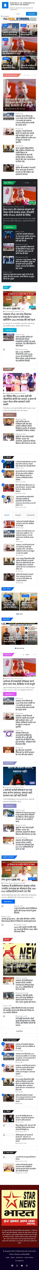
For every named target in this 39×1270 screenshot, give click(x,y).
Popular (18, 515)
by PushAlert (6, 15)
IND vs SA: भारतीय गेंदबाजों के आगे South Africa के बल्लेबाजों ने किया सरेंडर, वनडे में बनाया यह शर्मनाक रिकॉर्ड (26, 356)
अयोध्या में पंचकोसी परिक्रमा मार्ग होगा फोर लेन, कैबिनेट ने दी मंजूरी (18, 52)
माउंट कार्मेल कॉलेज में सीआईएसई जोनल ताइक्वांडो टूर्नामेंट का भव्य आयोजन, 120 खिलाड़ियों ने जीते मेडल (26, 341)
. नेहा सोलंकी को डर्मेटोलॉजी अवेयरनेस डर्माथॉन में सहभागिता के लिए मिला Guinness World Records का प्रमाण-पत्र (26, 501)
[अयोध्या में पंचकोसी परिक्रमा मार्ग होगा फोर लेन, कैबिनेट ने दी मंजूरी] (19, 46)
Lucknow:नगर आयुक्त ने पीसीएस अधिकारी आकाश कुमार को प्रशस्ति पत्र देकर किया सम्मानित (20, 639)
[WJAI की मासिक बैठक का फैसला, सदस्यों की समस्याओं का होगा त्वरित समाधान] (8, 1118)
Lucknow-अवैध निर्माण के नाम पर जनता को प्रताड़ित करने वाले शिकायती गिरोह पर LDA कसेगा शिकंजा (18, 1010)
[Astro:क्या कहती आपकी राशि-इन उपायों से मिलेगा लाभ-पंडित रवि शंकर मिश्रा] (3, 925)
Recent (7, 515)
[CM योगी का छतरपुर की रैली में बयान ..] (8, 1159)
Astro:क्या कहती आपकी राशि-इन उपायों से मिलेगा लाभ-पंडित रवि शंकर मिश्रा (26, 929)
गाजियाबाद (6, 58)
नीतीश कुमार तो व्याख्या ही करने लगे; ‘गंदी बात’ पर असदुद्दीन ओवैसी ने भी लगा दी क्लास (25, 1138)
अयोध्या (23, 58)
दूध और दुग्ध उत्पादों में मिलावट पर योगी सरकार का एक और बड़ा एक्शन (25, 752)
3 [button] (18, 648)
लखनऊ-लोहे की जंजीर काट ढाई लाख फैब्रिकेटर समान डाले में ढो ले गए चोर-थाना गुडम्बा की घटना (26, 998)
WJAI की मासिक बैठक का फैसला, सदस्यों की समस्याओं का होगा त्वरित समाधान (25, 1118)
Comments (30, 515)
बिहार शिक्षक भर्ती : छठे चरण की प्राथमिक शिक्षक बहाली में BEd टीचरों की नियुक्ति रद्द (26, 1127)
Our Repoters (19, 1260)
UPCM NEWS (25, 1254)
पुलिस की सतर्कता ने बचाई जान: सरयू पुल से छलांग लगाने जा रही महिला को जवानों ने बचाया (25, 171)
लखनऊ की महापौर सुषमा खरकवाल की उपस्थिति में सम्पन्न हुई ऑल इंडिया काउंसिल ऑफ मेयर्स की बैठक (26, 1168)
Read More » (10, 227)
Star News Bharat (11, 109)
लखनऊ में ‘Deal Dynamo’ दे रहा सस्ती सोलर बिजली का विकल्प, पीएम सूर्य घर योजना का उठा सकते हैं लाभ (26, 817)
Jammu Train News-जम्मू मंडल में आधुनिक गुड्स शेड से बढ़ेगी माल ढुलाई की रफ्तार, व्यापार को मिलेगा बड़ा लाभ (26, 264)
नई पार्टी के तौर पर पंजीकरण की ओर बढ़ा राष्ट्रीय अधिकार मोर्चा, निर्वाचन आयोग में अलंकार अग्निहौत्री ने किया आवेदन (26, 426)
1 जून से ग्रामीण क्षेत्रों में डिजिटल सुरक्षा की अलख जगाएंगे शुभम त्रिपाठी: (25, 910)
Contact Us (19, 1257)
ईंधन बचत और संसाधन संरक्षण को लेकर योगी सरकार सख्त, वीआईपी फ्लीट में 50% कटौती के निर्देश (18, 212)
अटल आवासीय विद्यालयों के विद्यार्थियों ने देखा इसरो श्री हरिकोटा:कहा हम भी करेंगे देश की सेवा (25, 250)
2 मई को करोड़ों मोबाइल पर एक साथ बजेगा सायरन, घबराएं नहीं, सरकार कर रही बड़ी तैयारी (26, 237)
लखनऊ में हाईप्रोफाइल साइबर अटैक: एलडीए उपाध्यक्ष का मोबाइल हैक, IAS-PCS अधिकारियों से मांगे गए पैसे (25, 844)
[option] (20, 46)
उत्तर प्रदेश (25, 596)
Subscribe (32, 13)
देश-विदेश (27, 183)
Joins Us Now (28, 1257)
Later (21, 13)
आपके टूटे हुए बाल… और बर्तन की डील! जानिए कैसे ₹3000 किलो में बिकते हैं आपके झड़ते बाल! (19, 920)
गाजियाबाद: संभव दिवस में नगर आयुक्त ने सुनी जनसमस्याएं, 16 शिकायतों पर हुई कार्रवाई (28, 608)
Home (8, 1257)
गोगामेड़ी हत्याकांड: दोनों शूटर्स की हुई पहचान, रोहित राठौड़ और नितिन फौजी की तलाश (26, 1021)
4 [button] (20, 648)
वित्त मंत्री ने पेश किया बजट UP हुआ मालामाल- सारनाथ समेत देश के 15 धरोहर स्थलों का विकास (25, 488)
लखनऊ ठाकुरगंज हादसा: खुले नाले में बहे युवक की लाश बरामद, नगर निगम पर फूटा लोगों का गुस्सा (18, 276)
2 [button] (17, 648)
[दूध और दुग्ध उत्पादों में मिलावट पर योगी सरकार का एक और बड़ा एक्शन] (8, 750)
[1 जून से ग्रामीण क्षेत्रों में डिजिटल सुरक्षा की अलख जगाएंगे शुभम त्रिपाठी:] (3, 906)
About (13, 1257)
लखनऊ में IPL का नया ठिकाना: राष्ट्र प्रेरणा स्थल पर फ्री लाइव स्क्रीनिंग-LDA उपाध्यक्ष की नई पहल (19, 317)
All (25, 75)
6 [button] (23, 648)
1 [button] (17, 614)
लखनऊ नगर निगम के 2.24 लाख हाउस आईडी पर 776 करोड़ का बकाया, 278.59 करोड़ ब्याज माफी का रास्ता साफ (25, 120)
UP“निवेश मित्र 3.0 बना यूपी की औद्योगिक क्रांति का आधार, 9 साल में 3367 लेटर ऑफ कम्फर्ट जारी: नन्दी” (19, 400)
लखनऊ (5, 39)
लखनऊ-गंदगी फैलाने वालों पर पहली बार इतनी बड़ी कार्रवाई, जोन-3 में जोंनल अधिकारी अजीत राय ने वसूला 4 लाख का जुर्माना (26, 136)
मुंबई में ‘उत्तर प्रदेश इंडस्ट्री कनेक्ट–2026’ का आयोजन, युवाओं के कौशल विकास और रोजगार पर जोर (26, 439)
